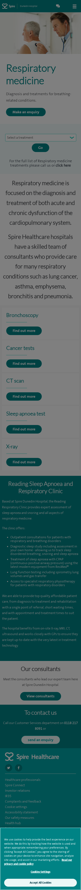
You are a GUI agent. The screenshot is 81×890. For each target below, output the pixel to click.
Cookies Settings (40, 871)
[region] (40, 859)
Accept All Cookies (40, 882)
